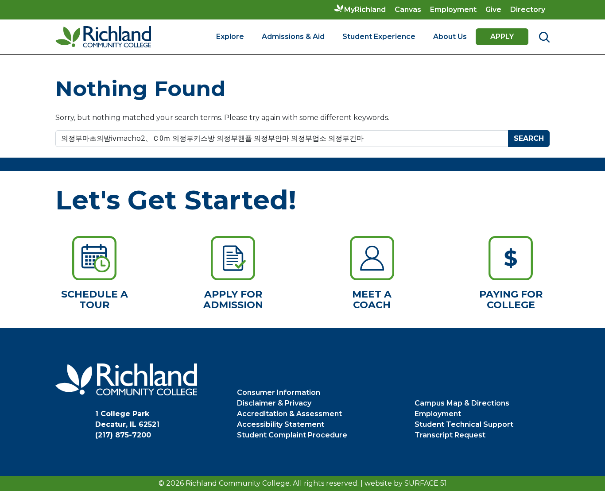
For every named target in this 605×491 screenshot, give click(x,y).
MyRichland (365, 9)
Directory (527, 9)
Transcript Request (450, 435)
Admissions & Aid (293, 36)
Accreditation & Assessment (289, 414)
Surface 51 (425, 483)
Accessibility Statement (280, 424)
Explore (230, 36)
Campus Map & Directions (462, 403)
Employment (453, 9)
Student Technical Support (464, 424)
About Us (450, 36)
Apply (502, 36)
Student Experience (378, 36)
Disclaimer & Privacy (274, 403)
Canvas (408, 9)
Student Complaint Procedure (292, 435)
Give (493, 9)
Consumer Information (278, 392)
